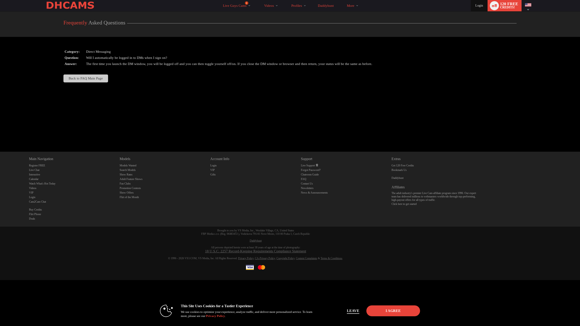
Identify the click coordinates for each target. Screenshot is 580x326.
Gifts (213, 174)
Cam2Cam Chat (37, 201)
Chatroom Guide (310, 174)
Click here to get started (404, 204)
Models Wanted (128, 165)
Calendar (34, 179)
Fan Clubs (125, 183)
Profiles (296, 5)
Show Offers (127, 192)
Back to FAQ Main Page (86, 78)
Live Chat (34, 170)
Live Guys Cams (235, 4)
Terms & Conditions (331, 258)
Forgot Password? (311, 170)
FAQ (303, 179)
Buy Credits (35, 209)
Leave (353, 311)
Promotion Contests (130, 188)
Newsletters (307, 188)
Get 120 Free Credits (403, 165)
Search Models (128, 170)
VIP (31, 192)
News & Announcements (314, 192)
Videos (269, 5)
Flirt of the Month (129, 197)
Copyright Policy (285, 258)
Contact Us (307, 183)
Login (479, 5)
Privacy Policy (246, 258)
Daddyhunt (398, 178)
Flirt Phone (35, 214)
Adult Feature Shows (131, 179)
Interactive (34, 174)
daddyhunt (326, 5)
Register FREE (37, 165)
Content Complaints (306, 258)
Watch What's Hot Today (42, 183)
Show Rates (126, 174)
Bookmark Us (399, 170)
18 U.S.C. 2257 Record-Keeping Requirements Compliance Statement (255, 251)
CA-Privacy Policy (265, 258)
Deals (32, 218)
